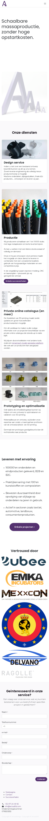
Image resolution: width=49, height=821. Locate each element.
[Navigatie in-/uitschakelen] (45, 3)
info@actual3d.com (13, 806)
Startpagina (10, 792)
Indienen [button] (41, 779)
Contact (9, 795)
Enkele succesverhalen (16, 281)
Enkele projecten (24, 527)
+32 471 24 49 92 (12, 804)
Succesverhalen (12, 797)
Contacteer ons (15, 65)
